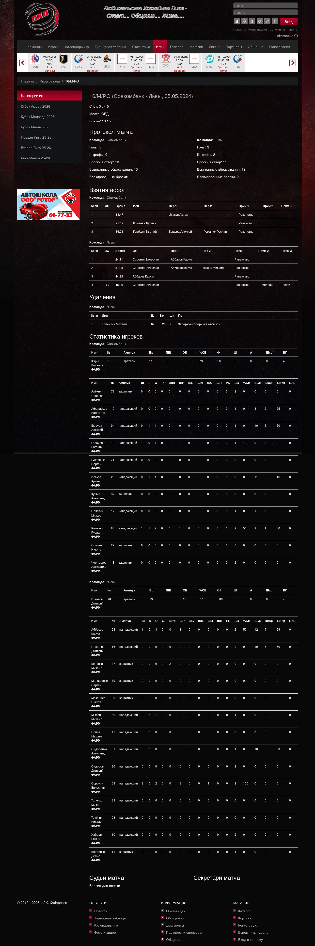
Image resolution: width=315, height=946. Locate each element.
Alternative (285, 35)
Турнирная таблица (110, 46)
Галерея (177, 46)
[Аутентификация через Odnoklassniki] (244, 21)
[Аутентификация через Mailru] (260, 21)
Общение (255, 46)
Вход (289, 21)
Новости (239, 29)
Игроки (53, 46)
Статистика (141, 46)
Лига (213, 46)
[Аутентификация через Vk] (237, 21)
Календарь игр (77, 46)
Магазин (196, 46)
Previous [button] (22, 63)
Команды (35, 46)
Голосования (279, 46)
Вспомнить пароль (283, 29)
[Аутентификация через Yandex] (252, 21)
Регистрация (257, 29)
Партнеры (234, 46)
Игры (160, 46)
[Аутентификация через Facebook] (275, 21)
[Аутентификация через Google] (267, 21)
